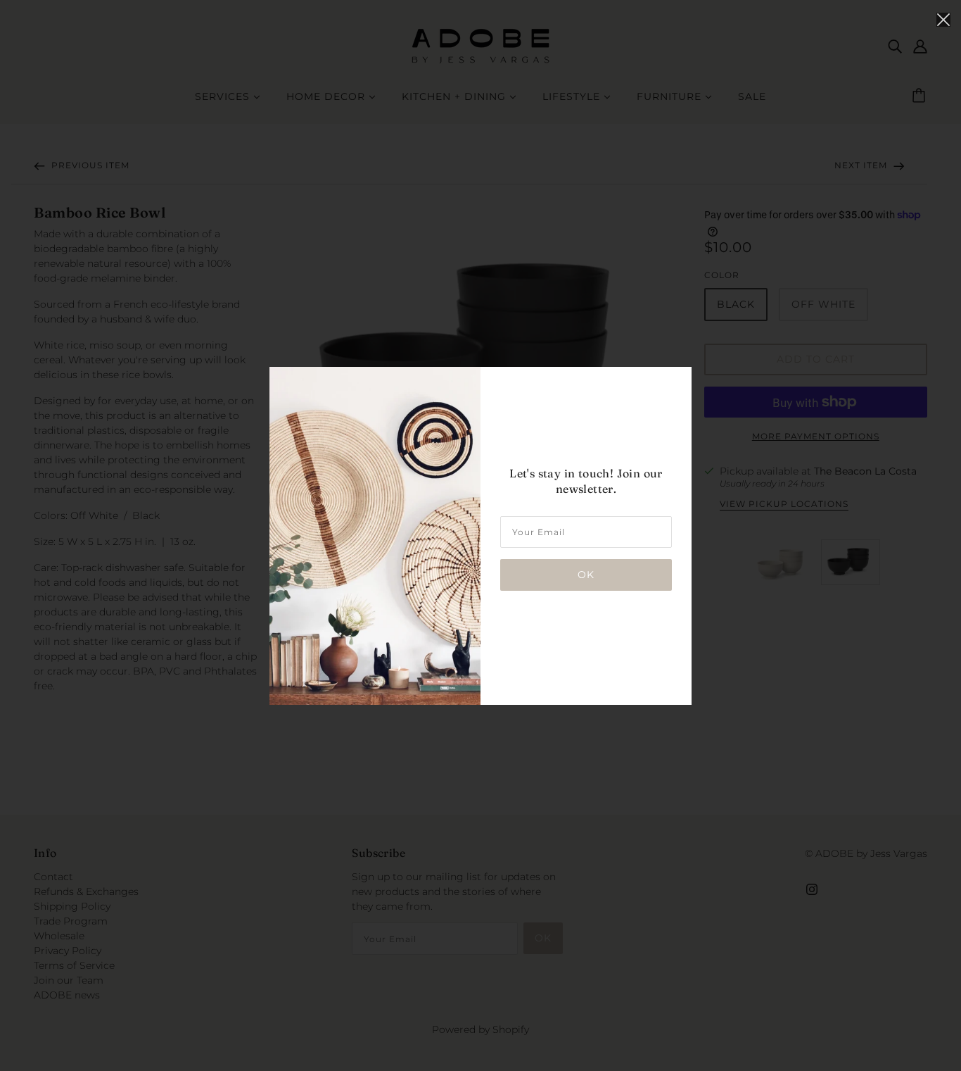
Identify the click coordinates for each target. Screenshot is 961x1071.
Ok (586, 574)
